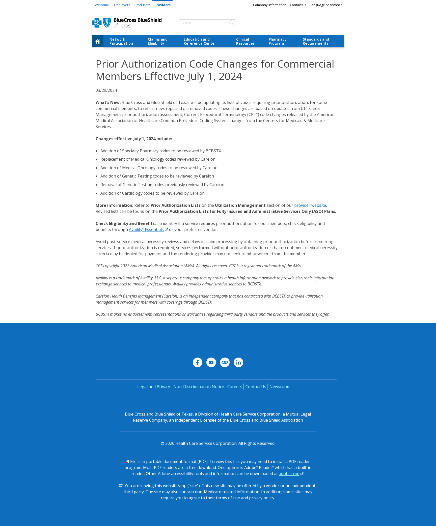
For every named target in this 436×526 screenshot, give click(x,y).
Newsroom (279, 386)
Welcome (102, 5)
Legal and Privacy (153, 386)
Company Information (269, 5)
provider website (310, 205)
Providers (162, 5)
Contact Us (298, 5)
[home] (97, 41)
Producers (142, 5)
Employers (122, 5)
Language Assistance (326, 5)
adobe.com (289, 473)
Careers (234, 386)
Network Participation (121, 41)
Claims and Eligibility (158, 41)
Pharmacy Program (278, 41)
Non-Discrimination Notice (198, 386)
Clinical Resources (245, 41)
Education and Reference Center (200, 41)
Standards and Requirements (316, 41)
